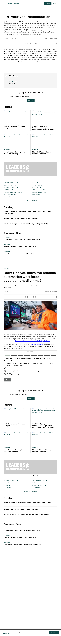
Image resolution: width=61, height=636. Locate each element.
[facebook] (25, 43)
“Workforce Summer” (37, 344)
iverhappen (7, 38)
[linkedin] (28, 43)
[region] (30, 632)
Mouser (6, 197)
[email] (36, 43)
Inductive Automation (10, 187)
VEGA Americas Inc (37, 190)
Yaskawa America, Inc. (38, 192)
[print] (56, 43)
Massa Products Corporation (12, 192)
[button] (5, 4)
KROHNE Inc (7, 190)
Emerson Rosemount (10, 182)
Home (5, 12)
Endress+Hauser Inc (10, 185)
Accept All (53, 632)
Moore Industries (9, 194)
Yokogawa (35, 194)
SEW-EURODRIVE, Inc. (38, 185)
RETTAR (34, 182)
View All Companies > (30, 200)
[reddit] (33, 43)
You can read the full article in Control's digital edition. (32, 341)
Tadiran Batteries (36, 187)
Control (6, 268)
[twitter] (30, 43)
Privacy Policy (6, 633)
